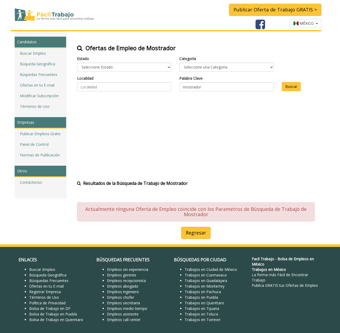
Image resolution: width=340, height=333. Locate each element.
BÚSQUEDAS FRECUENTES (123, 260)
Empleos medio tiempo (127, 308)
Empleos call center (124, 319)
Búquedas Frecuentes (38, 74)
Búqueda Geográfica (37, 63)
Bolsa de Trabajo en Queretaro (56, 319)
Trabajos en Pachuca (203, 291)
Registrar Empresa (45, 291)
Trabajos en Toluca (201, 314)
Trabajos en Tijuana (202, 308)
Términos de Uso (35, 106)
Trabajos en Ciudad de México (211, 269)
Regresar (196, 232)
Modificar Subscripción (39, 95)
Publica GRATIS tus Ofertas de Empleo (285, 285)
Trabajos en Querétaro (204, 302)
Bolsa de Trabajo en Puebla (53, 314)
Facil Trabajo (263, 258)
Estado (83, 58)
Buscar (291, 86)
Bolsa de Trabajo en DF (49, 308)
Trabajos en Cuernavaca (206, 275)
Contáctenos (31, 182)
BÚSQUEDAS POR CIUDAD (200, 260)
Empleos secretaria (123, 302)
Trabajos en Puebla (201, 297)
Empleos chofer (120, 297)
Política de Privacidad (47, 302)
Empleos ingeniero (123, 291)
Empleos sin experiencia (127, 269)
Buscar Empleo (33, 53)
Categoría (187, 58)
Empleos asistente (123, 314)
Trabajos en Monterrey (204, 286)
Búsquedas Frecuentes (49, 280)
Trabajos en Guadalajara (206, 280)
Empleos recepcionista (126, 280)
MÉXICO (307, 23)
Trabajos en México (269, 269)
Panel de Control (34, 144)
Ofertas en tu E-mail (37, 85)
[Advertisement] (196, 132)
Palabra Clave (191, 78)
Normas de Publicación (40, 154)
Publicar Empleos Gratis (40, 133)
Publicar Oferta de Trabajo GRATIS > (275, 9)
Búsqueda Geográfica (47, 275)
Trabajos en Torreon (202, 319)
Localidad (85, 78)
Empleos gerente (121, 275)
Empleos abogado (122, 286)
